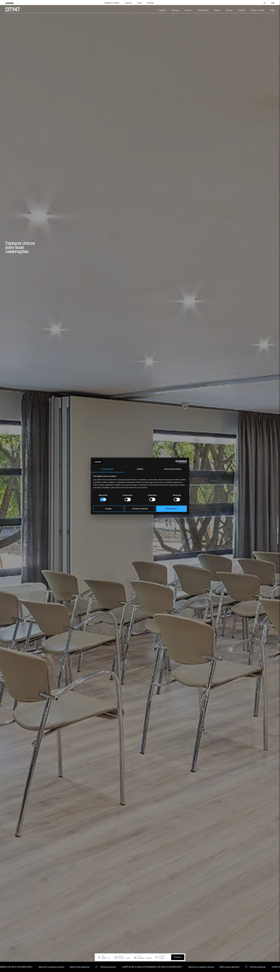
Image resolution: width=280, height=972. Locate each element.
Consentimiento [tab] (107, 469)
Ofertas (150, 3)
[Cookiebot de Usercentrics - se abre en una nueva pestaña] (177, 461)
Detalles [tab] (140, 469)
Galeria (217, 10)
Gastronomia (203, 10)
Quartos (162, 10)
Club (139, 3)
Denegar (108, 509)
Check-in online (257, 10)
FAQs (272, 10)
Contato (241, 10)
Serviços (175, 10)
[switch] (128, 499)
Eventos (128, 3)
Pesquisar (178, 957)
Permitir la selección (140, 509)
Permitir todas (171, 509)
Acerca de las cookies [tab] (172, 469)
